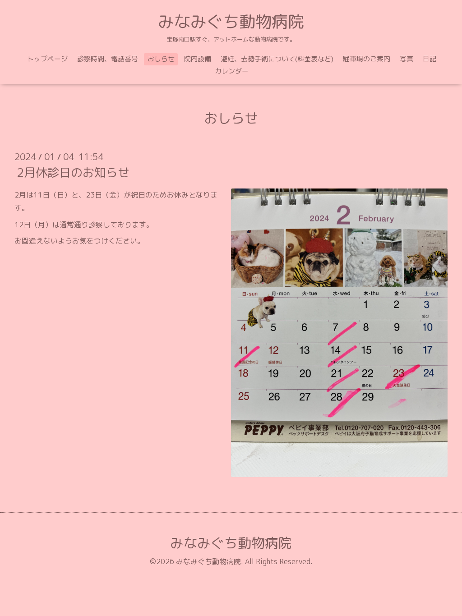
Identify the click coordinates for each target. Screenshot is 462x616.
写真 (406, 59)
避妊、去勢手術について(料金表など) (277, 59)
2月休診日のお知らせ (73, 172)
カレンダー (232, 71)
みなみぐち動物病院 (231, 21)
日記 (429, 59)
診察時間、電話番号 (107, 59)
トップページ (47, 59)
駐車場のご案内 (366, 59)
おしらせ (161, 59)
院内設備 (197, 59)
